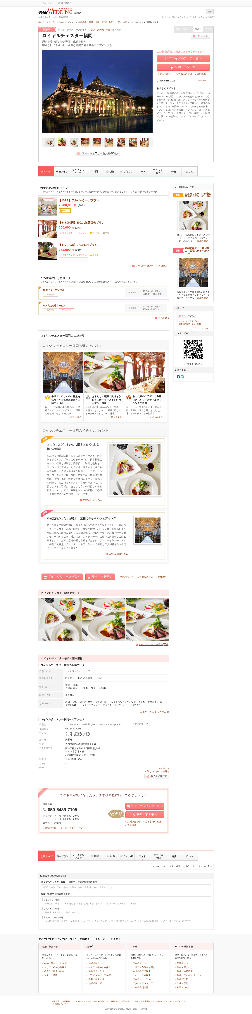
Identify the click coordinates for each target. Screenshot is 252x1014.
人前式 (67, 912)
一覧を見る (163, 317)
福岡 (67, 702)
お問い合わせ (164, 74)
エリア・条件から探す (55, 967)
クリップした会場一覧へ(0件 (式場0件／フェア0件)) (190, 322)
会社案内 (56, 1001)
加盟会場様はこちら (129, 1001)
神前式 (48, 912)
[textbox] (187, 11)
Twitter (182, 376)
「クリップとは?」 (202, 328)
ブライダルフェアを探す (101, 975)
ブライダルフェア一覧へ (185, 58)
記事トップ (182, 963)
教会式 (58, 912)
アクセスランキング (143, 983)
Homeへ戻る (170, 17)
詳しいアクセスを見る (158, 771)
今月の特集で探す (97, 979)
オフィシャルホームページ (72, 828)
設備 (112, 171)
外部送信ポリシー (101, 1001)
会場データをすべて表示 (153, 712)
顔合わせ (188, 967)
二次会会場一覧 (140, 987)
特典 (173, 171)
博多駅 (73, 751)
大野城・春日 (101, 702)
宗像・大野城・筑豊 (101, 29)
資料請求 (201, 74)
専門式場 (71, 904)
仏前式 (76, 912)
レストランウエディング (123, 702)
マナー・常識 (51, 975)
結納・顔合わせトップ (55, 963)
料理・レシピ (183, 987)
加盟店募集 (145, 1001)
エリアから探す (207, 17)
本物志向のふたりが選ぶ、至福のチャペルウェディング (81, 518)
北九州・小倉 (91, 887)
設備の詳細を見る (118, 553)
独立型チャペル (155, 702)
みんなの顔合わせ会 (54, 971)
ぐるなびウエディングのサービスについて (170, 1001)
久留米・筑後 (106, 887)
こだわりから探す (142, 975)
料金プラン (62, 171)
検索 (210, 11)
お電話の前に (202, 80)
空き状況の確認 (184, 74)
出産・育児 (182, 983)
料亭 (135, 904)
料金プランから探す (188, 17)
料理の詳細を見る (92, 499)
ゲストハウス (98, 904)
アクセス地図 (158, 172)
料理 (96, 171)
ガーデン (87, 921)
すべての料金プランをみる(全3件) (152, 265)
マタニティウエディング (115, 705)
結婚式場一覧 (95, 983)
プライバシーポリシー (82, 1001)
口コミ (189, 171)
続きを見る (76, 417)
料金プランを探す (97, 971)
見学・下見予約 (185, 67)
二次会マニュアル (142, 979)
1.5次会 (76, 921)
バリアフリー (136, 705)
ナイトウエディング (90, 705)
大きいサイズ (163, 768)
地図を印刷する (159, 776)
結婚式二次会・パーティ (189, 975)
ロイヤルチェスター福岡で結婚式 (184, 866)
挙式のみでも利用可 (149, 921)
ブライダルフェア (78, 172)
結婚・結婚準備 (185, 971)
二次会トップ (139, 963)
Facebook (178, 376)
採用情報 (115, 1001)
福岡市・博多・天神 (52, 887)
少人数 (141, 702)
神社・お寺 (83, 904)
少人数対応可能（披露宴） (57, 921)
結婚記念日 (182, 979)
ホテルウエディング (54, 904)
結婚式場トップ (96, 963)
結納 (179, 967)
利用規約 (66, 1001)
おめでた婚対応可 (169, 921)
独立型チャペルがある (126, 921)
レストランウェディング (118, 904)
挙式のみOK (71, 705)
